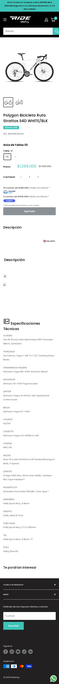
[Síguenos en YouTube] (18, 651)
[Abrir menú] (5, 19)
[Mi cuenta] (46, 20)
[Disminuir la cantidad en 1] (20, 177)
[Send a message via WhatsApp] (53, 678)
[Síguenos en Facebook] (5, 651)
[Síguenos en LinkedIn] (30, 651)
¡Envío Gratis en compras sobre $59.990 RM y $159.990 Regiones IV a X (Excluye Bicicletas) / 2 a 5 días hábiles (29, 5)
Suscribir (13, 625)
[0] (53, 20)
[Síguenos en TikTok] (24, 651)
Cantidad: (9, 177)
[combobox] (28, 31)
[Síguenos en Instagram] (12, 651)
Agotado (29, 211)
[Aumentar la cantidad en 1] (38, 177)
